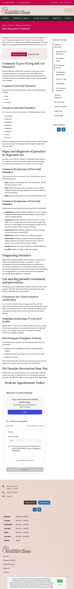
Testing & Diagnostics (58, 96)
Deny (59, 585)
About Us (57, 18)
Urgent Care (58, 111)
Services (5, 18)
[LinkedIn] (63, 129)
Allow (60, 581)
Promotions (67, 3)
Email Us (9, 496)
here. (51, 587)
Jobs (60, 3)
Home (4, 25)
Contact (68, 18)
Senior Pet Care (61, 79)
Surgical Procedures (60, 106)
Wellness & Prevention (23, 25)
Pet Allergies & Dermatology (61, 73)
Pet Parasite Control (60, 66)
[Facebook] (59, 129)
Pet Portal (54, 3)
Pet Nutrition (60, 84)
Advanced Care (59, 102)
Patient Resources (41, 18)
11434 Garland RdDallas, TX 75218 (12, 487)
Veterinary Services (60, 40)
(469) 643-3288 (33, 54)
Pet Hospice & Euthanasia (60, 89)
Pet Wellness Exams (60, 59)
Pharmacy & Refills (21, 18)
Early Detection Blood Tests (61, 53)
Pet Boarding (58, 116)
